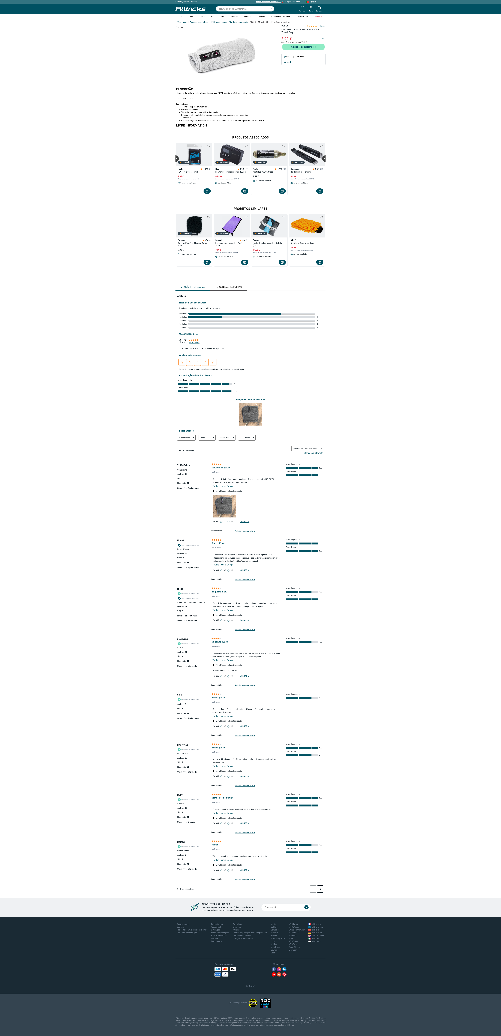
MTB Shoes (294, 933)
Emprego (237, 927)
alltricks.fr (316, 924)
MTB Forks (293, 941)
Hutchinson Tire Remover (301, 172)
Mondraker (275, 947)
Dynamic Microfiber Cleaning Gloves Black (192, 244)
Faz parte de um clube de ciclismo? (192, 930)
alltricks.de (317, 933)
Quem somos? (183, 924)
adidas (274, 944)
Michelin (274, 933)
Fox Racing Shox (278, 938)
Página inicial (182, 22)
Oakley (274, 927)
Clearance (318, 17)
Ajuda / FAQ (216, 927)
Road (191, 17)
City (212, 17)
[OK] (306, 907)
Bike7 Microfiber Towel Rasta (302, 243)
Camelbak (275, 930)
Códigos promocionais (243, 938)
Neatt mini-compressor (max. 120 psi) (230, 172)
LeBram (274, 950)
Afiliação (236, 930)
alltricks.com (317, 927)
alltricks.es (317, 930)
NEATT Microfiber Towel (188, 172)
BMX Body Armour (297, 930)
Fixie (291, 938)
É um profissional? (219, 936)
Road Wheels (294, 947)
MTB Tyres (293, 924)
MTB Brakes (294, 944)
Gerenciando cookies (242, 936)
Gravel (202, 17)
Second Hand (302, 17)
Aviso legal (237, 924)
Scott (273, 953)
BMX (223, 17)
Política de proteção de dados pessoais (250, 933)
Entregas (215, 938)
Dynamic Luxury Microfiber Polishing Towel (230, 244)
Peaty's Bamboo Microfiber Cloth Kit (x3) (267, 244)
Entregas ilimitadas (278, 2)
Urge (273, 941)
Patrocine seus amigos (187, 933)
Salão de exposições (220, 933)
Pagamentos (216, 941)
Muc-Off (284, 26)
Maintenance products (238, 22)
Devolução (215, 930)
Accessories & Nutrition (280, 17)
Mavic (273, 924)
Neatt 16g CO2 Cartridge (263, 172)
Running (234, 17)
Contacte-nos (217, 924)
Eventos (180, 927)
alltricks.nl (316, 941)
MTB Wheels (294, 927)
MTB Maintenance (219, 22)
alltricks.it (316, 938)
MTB (181, 17)
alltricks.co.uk (318, 936)
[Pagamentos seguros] (225, 972)
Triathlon (261, 17)
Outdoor (247, 17)
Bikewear (293, 950)
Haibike (274, 936)
